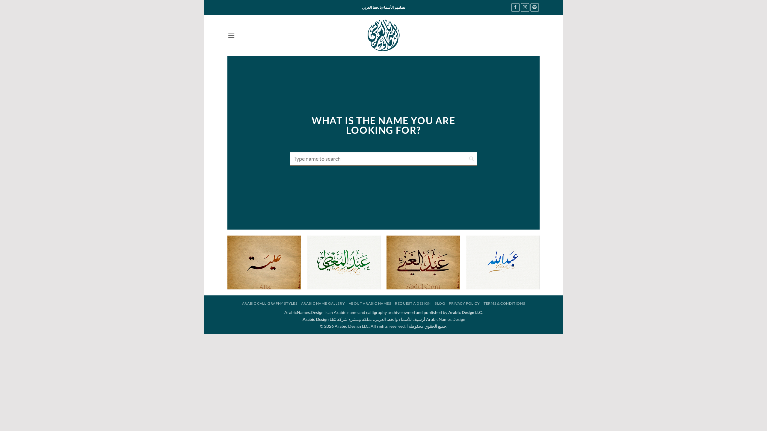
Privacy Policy (464, 303)
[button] (231, 35)
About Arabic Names (370, 303)
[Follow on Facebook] (515, 7)
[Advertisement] (383, 376)
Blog (439, 303)
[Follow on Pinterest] (534, 7)
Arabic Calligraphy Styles (269, 303)
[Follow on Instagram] (525, 7)
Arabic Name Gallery (323, 303)
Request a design (413, 303)
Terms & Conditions (504, 303)
